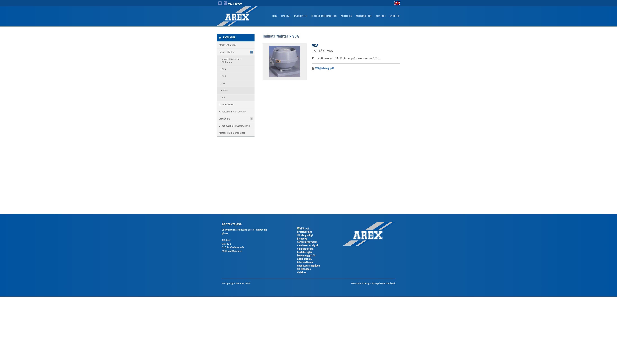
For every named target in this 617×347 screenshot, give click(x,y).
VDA (295, 36)
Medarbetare (364, 16)
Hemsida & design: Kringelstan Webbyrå (373, 283)
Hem (274, 16)
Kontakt (381, 16)
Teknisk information (324, 16)
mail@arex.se (235, 250)
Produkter (300, 16)
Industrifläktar (275, 36)
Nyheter (394, 16)
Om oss (285, 16)
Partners (346, 16)
